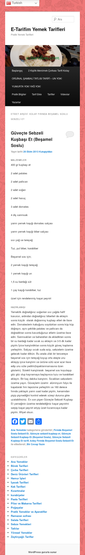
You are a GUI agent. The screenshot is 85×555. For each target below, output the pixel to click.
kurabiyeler (18, 495)
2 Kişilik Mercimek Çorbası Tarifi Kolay (48, 70)
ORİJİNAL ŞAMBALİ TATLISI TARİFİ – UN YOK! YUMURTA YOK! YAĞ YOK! (37, 82)
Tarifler (51, 94)
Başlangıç (17, 70)
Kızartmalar (18, 491)
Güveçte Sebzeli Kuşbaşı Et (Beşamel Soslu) (31, 139)
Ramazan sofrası (21, 516)
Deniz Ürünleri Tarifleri (25, 474)
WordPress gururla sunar (42, 552)
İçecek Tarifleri (20, 482)
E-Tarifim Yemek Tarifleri (38, 29)
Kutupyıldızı (45, 151)
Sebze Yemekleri (21, 524)
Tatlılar (15, 528)
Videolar (65, 94)
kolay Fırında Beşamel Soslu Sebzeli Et (52, 440)
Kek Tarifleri (18, 486)
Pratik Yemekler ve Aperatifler (29, 512)
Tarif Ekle (37, 94)
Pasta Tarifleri (19, 499)
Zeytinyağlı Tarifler (22, 537)
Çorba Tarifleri (19, 470)
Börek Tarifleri (19, 466)
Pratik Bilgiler (19, 94)
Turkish (16, 3)
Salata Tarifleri (19, 520)
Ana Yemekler (19, 430)
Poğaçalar (17, 507)
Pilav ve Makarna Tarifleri (26, 503)
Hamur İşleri (18, 478)
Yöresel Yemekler (21, 532)
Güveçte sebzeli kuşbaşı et (45, 433)
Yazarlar (16, 102)
